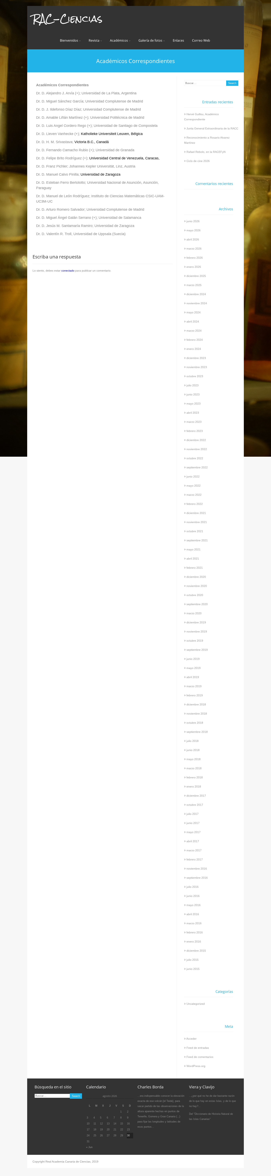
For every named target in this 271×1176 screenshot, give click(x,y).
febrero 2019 (194, 695)
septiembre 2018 (197, 731)
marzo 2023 (194, 421)
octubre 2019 (194, 640)
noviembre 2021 (196, 522)
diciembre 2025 (196, 275)
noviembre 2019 (196, 631)
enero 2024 (193, 348)
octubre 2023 (194, 376)
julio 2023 (192, 385)
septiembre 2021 (197, 540)
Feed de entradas (197, 1047)
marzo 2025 (194, 285)
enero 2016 (193, 941)
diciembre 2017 (196, 795)
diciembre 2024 (196, 294)
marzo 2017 (194, 850)
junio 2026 (193, 221)
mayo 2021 (193, 549)
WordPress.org (195, 1066)
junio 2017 (193, 823)
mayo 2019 (193, 668)
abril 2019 (192, 677)
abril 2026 (192, 239)
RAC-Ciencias (67, 18)
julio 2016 (192, 886)
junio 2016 (193, 896)
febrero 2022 (194, 503)
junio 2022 (193, 476)
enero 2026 (193, 266)
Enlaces (178, 40)
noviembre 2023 (196, 367)
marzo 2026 (194, 248)
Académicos (119, 40)
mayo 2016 (193, 905)
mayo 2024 (193, 312)
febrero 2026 (194, 257)
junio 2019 (193, 658)
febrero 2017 (194, 859)
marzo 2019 (194, 686)
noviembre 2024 (196, 303)
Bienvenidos (69, 40)
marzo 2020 (194, 613)
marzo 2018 (194, 768)
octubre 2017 (194, 804)
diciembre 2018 (196, 704)
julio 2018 (192, 741)
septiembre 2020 (197, 604)
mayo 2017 (193, 832)
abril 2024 (192, 321)
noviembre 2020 (196, 586)
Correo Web (201, 40)
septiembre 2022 (197, 467)
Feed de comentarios (199, 1056)
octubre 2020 (194, 595)
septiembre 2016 (197, 877)
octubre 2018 (194, 722)
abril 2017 (192, 841)
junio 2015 (193, 968)
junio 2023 (193, 394)
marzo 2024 (194, 330)
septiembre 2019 (197, 649)
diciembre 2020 (196, 576)
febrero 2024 (194, 339)
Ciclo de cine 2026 (198, 161)
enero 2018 (193, 786)
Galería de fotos (150, 40)
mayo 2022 (193, 485)
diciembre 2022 (196, 440)
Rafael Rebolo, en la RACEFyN (206, 151)
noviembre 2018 (196, 713)
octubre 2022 (194, 458)
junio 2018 (193, 750)
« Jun (89, 1147)
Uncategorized (195, 1003)
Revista (94, 40)
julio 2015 (192, 959)
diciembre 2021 (196, 513)
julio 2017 (192, 813)
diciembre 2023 (196, 358)
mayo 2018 (193, 759)
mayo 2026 (193, 230)
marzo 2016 (194, 923)
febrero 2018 (194, 777)
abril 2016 (192, 914)
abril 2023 (192, 412)
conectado (67, 270)
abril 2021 (192, 558)
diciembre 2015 (196, 950)
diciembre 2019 (196, 622)
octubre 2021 (194, 531)
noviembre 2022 (196, 449)
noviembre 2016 (196, 868)
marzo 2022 (194, 494)
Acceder (191, 1038)
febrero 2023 (194, 431)
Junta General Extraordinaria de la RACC (212, 128)
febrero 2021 (194, 567)
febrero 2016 (194, 932)
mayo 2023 (193, 403)
